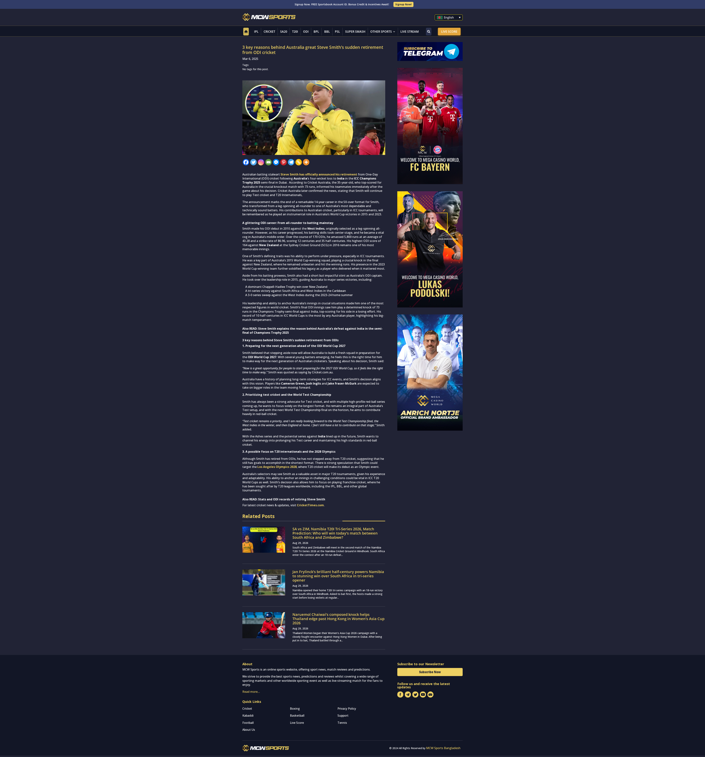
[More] (306, 162)
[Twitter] (253, 162)
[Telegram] (291, 162)
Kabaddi (248, 715)
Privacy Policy (346, 709)
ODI (306, 32)
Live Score (449, 32)
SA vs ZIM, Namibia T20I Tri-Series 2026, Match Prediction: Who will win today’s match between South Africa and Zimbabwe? (335, 533)
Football (248, 723)
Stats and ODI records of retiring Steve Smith (291, 499)
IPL (256, 32)
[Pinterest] (283, 162)
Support (342, 715)
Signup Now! (403, 4)
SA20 (283, 32)
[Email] (268, 162)
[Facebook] (246, 162)
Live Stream (409, 32)
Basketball (297, 715)
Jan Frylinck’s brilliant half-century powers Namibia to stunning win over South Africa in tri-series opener (338, 576)
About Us (248, 730)
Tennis (342, 723)
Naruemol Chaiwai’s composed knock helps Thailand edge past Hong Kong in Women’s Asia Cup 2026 (338, 618)
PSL (337, 32)
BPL (316, 32)
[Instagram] (261, 162)
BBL (327, 32)
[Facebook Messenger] (276, 162)
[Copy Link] (298, 162)
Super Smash (355, 32)
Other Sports (381, 32)
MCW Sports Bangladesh (443, 748)
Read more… (251, 692)
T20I (295, 32)
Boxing (295, 709)
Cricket (269, 32)
